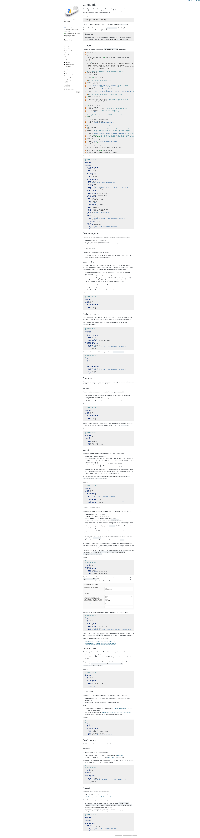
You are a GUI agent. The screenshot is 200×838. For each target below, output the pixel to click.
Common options (70, 64)
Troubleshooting (68, 74)
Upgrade (66, 70)
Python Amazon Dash (69, 45)
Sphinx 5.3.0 (119, 835)
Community (67, 76)
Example (68, 62)
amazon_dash (67, 78)
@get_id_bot (111, 757)
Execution (68, 66)
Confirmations (69, 68)
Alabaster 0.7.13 (127, 835)
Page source (134, 835)
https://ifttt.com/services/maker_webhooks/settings (116, 712)
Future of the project (69, 49)
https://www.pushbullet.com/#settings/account (98, 797)
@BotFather (120, 755)
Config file (66, 61)
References (67, 86)
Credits (66, 82)
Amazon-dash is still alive (71, 43)
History (66, 84)
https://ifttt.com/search (120, 708)
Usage (65, 59)
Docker (66, 72)
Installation (67, 47)
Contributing (67, 80)
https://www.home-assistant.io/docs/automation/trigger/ (100, 643)
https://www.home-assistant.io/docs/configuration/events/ (101, 642)
